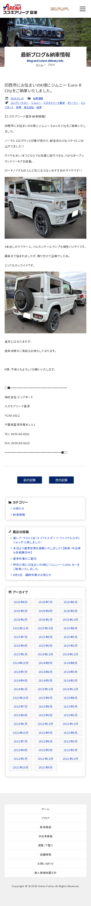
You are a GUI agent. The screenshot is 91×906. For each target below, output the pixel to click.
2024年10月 (20, 663)
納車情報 (38, 98)
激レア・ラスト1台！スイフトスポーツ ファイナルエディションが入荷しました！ (46, 540)
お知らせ (18, 508)
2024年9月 (46, 663)
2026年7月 (46, 602)
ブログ (45, 818)
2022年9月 (46, 732)
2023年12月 (45, 689)
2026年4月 (46, 611)
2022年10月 (20, 732)
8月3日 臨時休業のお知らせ (32, 575)
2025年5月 (71, 637)
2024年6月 (46, 672)
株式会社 (29, 107)
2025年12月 (70, 619)
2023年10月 (20, 698)
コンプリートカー (20, 102)
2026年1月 (46, 619)
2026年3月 (71, 611)
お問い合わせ (45, 863)
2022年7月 (21, 741)
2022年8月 (71, 732)
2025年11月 (20, 628)
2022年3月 (46, 750)
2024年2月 (71, 680)
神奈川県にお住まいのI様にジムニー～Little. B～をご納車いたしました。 (46, 566)
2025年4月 (21, 645)
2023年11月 (70, 689)
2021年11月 (70, 758)
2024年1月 (21, 689)
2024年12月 (45, 654)
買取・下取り (45, 845)
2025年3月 (46, 645)
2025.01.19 (17, 98)
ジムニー (36, 102)
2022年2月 (71, 750)
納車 (39, 107)
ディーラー (73, 102)
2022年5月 (71, 741)
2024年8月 (71, 663)
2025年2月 (71, 645)
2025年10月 (45, 628)
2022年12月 (45, 724)
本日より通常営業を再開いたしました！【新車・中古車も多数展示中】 (47, 550)
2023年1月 (21, 724)
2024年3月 (46, 680)
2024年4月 (21, 680)
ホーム (39, 64)
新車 (18, 107)
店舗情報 (45, 854)
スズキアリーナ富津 (54, 102)
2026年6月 (71, 602)
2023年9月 (46, 698)
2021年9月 (46, 767)
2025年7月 (21, 637)
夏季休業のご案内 (24, 558)
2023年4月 (21, 715)
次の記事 (61, 480)
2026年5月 (21, 611)
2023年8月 (71, 698)
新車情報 (45, 827)
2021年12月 (45, 758)
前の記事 (29, 480)
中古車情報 (46, 836)
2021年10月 (20, 767)
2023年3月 (46, 715)
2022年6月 (46, 741)
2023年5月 (71, 706)
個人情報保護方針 (45, 872)
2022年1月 (21, 758)
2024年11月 (70, 654)
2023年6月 (46, 706)
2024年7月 (21, 672)
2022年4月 (21, 750)
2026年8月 (21, 602)
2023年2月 (71, 715)
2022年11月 (70, 724)
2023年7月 (21, 706)
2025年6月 (46, 637)
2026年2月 (21, 619)
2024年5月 (71, 672)
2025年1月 (21, 654)
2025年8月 (71, 628)
